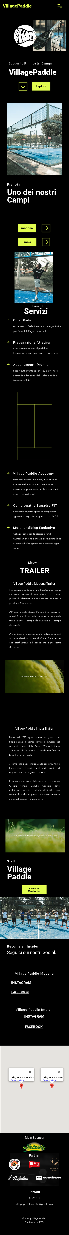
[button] (60, 6)
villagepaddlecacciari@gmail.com (34, 1204)
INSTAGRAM (21, 983)
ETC (41, 1222)
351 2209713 (34, 1198)
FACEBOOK (20, 992)
